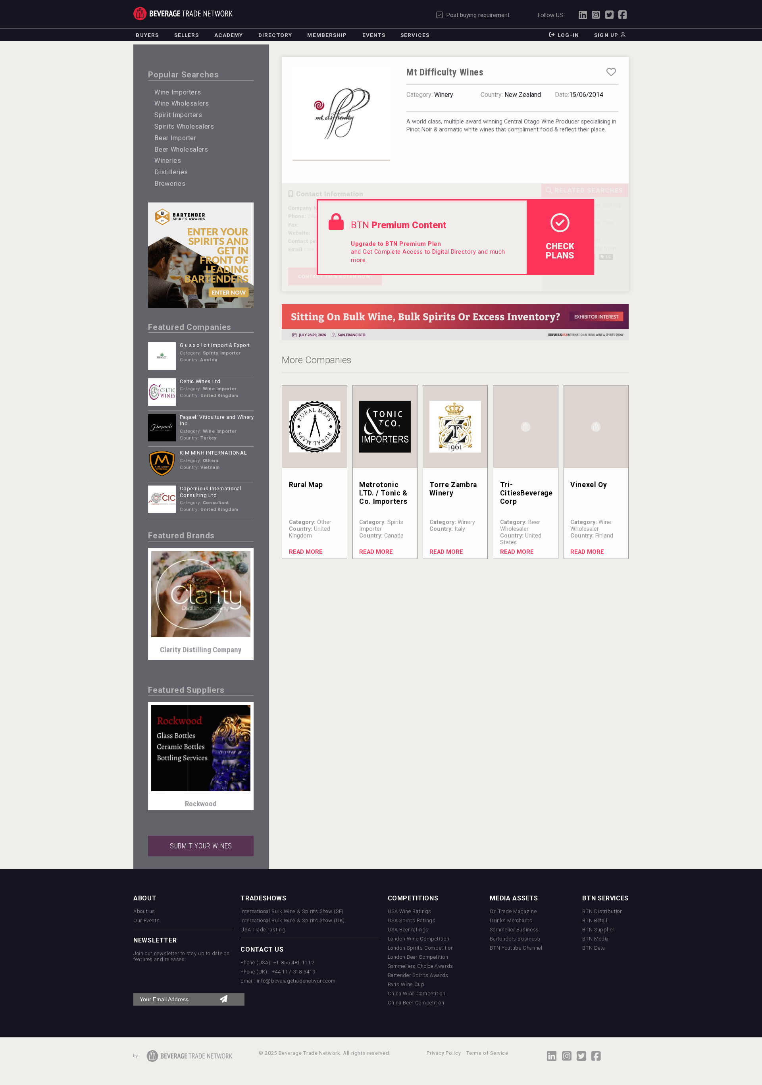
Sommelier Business (514, 930)
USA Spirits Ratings (412, 920)
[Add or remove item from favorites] (611, 72)
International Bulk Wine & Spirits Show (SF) (292, 911)
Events (373, 35)
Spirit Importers (178, 115)
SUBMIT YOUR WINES (201, 846)
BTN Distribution (602, 911)
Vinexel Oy (588, 485)
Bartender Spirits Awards (418, 975)
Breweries (169, 183)
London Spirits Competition (421, 948)
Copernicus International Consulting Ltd (210, 492)
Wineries (167, 160)
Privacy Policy (444, 1053)
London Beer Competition (418, 957)
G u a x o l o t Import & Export (215, 345)
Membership (327, 35)
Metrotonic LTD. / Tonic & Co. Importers (383, 493)
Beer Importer (175, 138)
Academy (228, 35)
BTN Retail (594, 920)
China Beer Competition (416, 1003)
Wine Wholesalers (181, 103)
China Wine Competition (417, 993)
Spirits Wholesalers (184, 126)
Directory (275, 35)
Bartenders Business (515, 939)
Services (414, 35)
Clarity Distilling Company (201, 649)
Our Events (146, 920)
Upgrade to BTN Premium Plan (396, 244)
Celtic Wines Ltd (200, 381)
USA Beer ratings (408, 930)
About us (144, 911)
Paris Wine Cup (406, 984)
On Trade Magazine (513, 911)
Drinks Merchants (511, 920)
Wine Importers (177, 92)
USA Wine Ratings (409, 911)
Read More (306, 552)
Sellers (186, 35)
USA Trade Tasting (263, 930)
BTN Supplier (598, 930)
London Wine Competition (419, 939)
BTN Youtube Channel (516, 948)
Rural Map (306, 485)
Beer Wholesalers (181, 149)
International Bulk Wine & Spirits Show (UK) (293, 920)
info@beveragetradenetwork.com (296, 981)
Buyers (147, 35)
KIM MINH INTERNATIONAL (213, 453)
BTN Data (593, 948)
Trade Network (183, 13)
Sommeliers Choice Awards (420, 966)
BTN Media (595, 939)
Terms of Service (487, 1053)
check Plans (560, 250)
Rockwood (201, 803)
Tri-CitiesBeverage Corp (526, 493)
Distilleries (171, 172)
